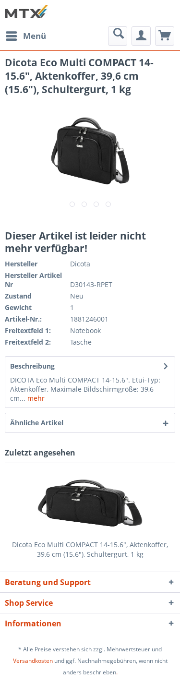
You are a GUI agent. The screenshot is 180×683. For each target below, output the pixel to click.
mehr (35, 398)
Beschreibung (32, 366)
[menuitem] (25, 36)
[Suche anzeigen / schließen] (117, 36)
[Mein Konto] (141, 36)
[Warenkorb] (164, 36)
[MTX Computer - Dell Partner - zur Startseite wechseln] (26, 13)
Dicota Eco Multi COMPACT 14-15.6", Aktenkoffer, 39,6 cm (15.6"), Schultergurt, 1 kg (90, 549)
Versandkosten (33, 661)
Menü (34, 35)
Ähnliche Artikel (36, 422)
